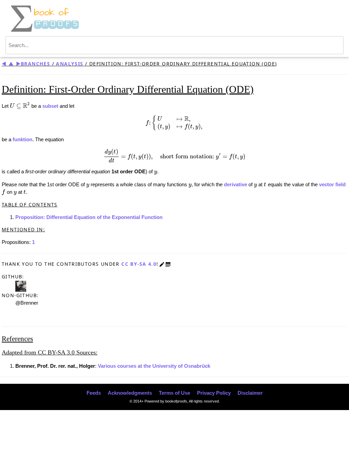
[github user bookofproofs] (20, 286)
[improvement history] (168, 264)
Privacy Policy (214, 393)
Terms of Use (174, 393)
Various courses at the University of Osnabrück (154, 366)
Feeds (94, 393)
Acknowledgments (130, 393)
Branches (35, 63)
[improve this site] (162, 264)
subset (50, 106)
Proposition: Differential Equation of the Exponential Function (89, 217)
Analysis (69, 63)
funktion (22, 139)
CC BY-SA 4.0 (138, 264)
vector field (332, 184)
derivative (235, 184)
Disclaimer (250, 393)
